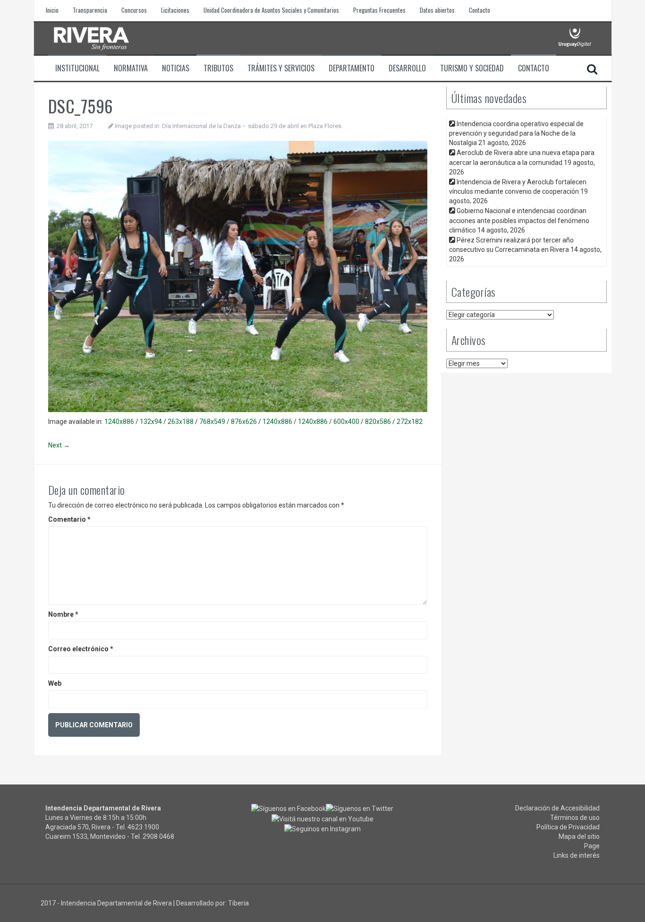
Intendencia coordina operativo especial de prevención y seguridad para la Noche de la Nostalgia (516, 133)
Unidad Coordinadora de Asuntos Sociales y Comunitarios (271, 10)
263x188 (181, 421)
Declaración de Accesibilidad (557, 808)
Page (592, 846)
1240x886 (119, 421)
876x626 (244, 421)
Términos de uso (575, 817)
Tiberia (238, 903)
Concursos (134, 10)
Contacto (479, 10)
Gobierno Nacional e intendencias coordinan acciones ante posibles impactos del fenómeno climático (519, 220)
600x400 (346, 421)
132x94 (151, 421)
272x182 (410, 421)
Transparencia (90, 10)
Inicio (52, 10)
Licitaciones (175, 10)
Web (54, 683)
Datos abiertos (437, 10)
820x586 (378, 421)
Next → (59, 445)
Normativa (131, 68)
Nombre (63, 614)
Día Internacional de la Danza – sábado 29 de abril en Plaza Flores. (252, 125)
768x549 (212, 421)
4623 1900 (143, 827)
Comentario (69, 519)
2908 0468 (158, 836)
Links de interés (576, 855)
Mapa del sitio (579, 836)
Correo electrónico (80, 649)
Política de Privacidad (568, 827)
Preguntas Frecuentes (379, 10)
